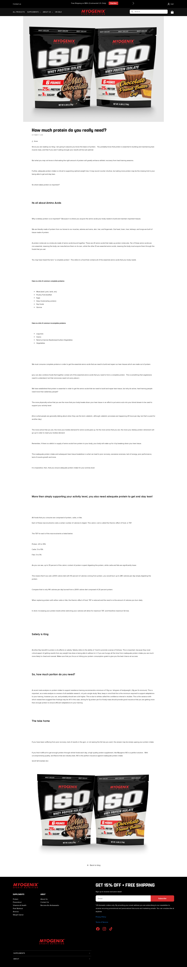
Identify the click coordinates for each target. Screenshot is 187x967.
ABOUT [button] (16, 959)
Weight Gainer (18, 915)
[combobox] (149, 12)
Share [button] (36, 141)
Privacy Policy (101, 917)
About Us (44, 899)
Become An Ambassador (49, 905)
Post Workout (18, 908)
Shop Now (113, 3)
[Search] (132, 12)
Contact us (17, 4)
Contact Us (44, 902)
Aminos (16, 912)
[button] (133, 3)
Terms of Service (102, 922)
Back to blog (95, 865)
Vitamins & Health (19, 905)
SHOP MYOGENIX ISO (40, 761)
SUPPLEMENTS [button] (19, 953)
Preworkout (17, 902)
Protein (15, 899)
